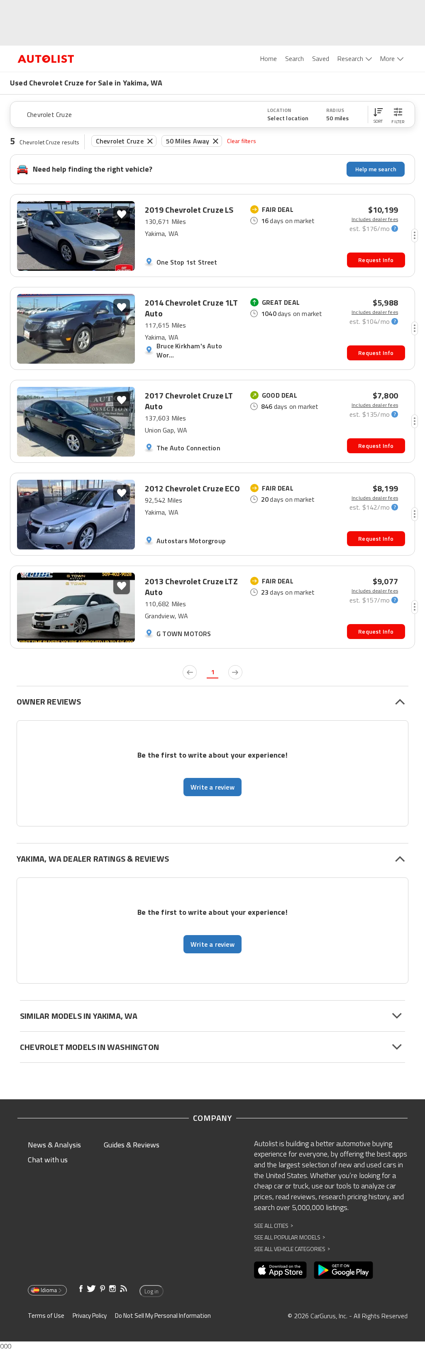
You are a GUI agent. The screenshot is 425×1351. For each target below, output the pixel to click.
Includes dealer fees (375, 219)
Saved (320, 58)
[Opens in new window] (280, 1270)
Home (268, 58)
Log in (151, 1291)
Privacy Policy (90, 1315)
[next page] (235, 672)
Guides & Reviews (131, 1144)
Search (294, 58)
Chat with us (48, 1159)
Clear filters (241, 140)
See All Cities (273, 1225)
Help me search (375, 169)
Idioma (49, 1290)
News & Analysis (54, 1144)
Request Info (375, 259)
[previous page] (190, 672)
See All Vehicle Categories (292, 1248)
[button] (378, 114)
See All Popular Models (289, 1237)
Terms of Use (46, 1315)
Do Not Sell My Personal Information (163, 1315)
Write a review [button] (212, 787)
